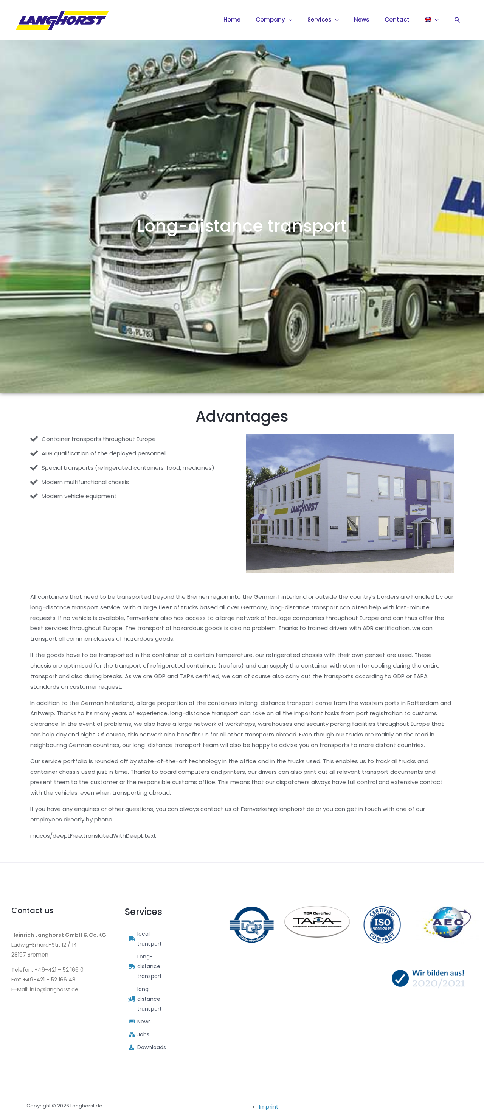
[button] (457, 20)
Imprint (269, 1106)
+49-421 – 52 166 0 (59, 970)
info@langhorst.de (54, 989)
